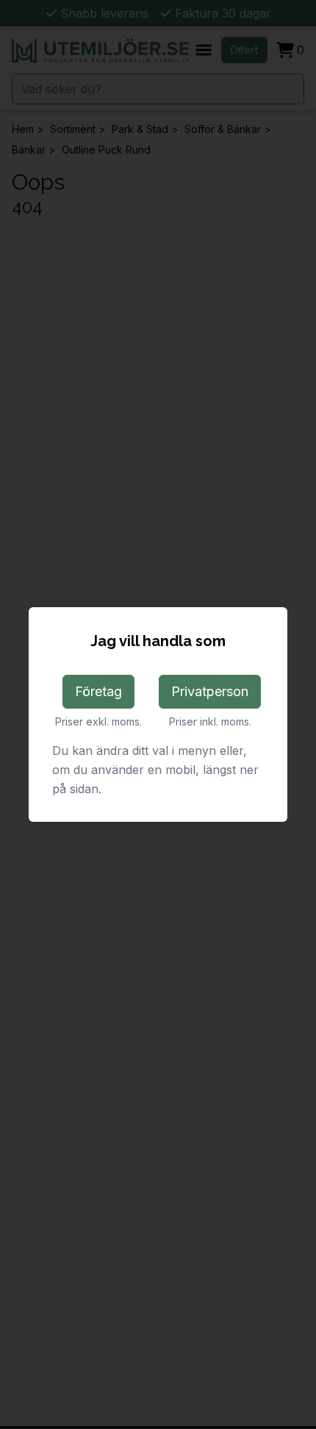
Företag (98, 691)
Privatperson (209, 691)
